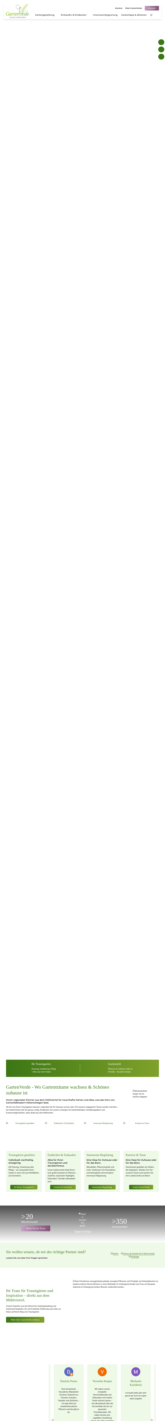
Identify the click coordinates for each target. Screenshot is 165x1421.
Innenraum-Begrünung (102, 1187)
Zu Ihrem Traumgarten (24, 1187)
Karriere (118, 8)
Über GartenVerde (133, 8)
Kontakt (151, 8)
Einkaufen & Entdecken (75, 15)
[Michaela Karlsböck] (135, 1371)
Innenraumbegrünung (105, 15)
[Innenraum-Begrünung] (102, 1136)
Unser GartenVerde (141, 1187)
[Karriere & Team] (141, 1136)
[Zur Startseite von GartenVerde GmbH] (18, 11)
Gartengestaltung (46, 15)
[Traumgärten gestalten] (24, 1136)
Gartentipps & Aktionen (134, 15)
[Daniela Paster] (68, 1371)
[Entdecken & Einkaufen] (63, 1136)
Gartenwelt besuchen (63, 1187)
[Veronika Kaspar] (102, 1371)
